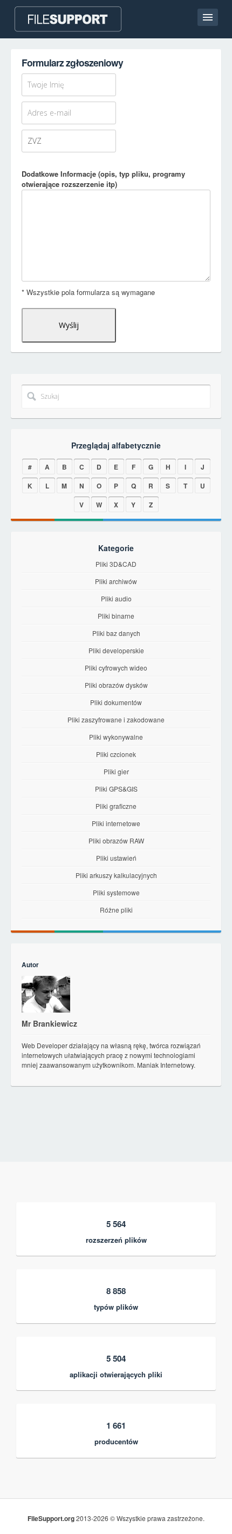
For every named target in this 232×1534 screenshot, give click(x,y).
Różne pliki (116, 909)
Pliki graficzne (116, 805)
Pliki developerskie (116, 650)
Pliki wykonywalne (116, 736)
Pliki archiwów (116, 581)
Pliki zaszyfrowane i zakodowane (116, 719)
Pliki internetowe (116, 823)
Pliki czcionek (116, 754)
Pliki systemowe (116, 892)
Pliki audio (116, 598)
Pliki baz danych (116, 633)
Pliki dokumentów (116, 702)
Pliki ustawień (116, 857)
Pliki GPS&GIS (116, 788)
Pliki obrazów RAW (116, 840)
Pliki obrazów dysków (116, 684)
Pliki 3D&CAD (116, 563)
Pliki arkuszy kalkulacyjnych (116, 875)
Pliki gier (116, 771)
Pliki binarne (116, 615)
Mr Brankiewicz (49, 1023)
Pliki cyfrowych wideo (116, 667)
